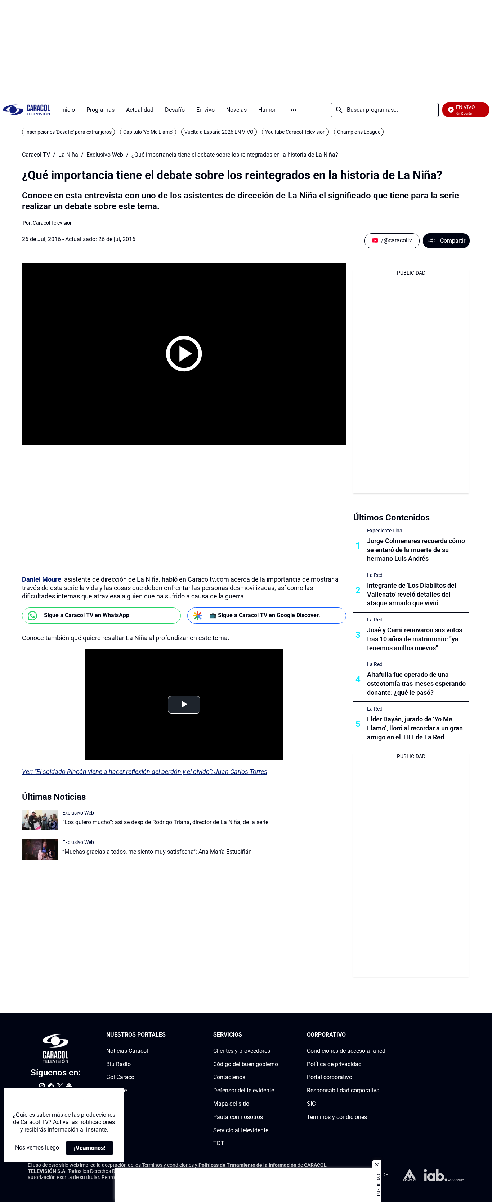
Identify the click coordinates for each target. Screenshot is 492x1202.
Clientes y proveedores (241, 1050)
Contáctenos (229, 1077)
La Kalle (116, 1090)
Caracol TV (36, 155)
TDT (218, 1143)
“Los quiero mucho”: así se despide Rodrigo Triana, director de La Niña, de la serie (165, 822)
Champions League (358, 132)
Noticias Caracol (127, 1050)
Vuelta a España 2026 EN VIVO (219, 132)
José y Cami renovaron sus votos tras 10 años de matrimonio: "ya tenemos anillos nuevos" (414, 639)
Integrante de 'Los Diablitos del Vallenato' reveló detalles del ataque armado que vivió (411, 594)
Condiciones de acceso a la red (346, 1050)
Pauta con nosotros (238, 1117)
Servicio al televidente (240, 1130)
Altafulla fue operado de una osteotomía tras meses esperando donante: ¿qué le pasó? (416, 683)
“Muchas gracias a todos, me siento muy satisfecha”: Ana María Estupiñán (157, 851)
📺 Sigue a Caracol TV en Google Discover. (264, 615)
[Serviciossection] (276, 1035)
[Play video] (184, 354)
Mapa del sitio (231, 1103)
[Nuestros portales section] (168, 1035)
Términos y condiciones (337, 1117)
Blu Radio (118, 1064)
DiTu (112, 1103)
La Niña (68, 155)
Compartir (452, 240)
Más (293, 110)
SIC (311, 1103)
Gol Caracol (121, 1077)
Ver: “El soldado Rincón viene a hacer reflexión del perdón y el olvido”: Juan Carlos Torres (144, 771)
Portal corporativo (329, 1077)
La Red (375, 575)
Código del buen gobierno (245, 1064)
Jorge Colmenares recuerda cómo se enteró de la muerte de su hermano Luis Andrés (416, 550)
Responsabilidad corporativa (343, 1090)
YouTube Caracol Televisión (295, 132)
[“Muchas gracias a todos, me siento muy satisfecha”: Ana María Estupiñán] (40, 849)
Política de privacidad (334, 1064)
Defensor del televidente (243, 1090)
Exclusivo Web (104, 155)
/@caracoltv (396, 240)
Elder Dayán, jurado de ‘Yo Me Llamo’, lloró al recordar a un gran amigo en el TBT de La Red (415, 728)
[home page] (26, 109)
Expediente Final (385, 530)
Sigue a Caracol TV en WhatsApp (86, 615)
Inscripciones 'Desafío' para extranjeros (68, 132)
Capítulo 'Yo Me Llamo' (148, 132)
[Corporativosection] (383, 1035)
